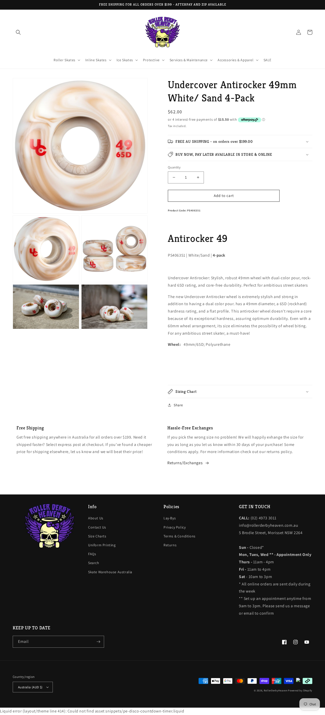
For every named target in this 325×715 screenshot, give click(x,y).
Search (93, 563)
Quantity (174, 167)
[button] (18, 32)
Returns (170, 545)
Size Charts (97, 536)
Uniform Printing (102, 545)
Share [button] (178, 405)
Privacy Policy (175, 527)
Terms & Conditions (180, 536)
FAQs (92, 554)
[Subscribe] (98, 642)
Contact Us (97, 527)
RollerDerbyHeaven (275, 690)
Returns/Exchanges (185, 462)
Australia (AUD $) (30, 687)
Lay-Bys (170, 518)
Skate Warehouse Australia (110, 572)
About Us (95, 518)
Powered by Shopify (300, 690)
